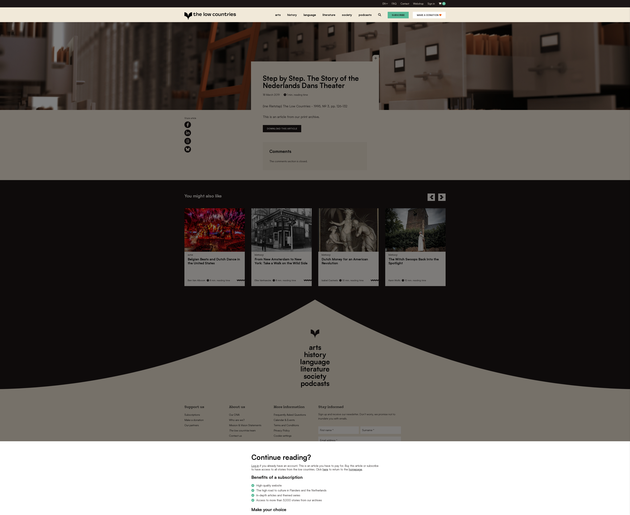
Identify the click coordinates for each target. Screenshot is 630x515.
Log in (255, 465)
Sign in (431, 3)
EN (384, 3)
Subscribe (398, 15)
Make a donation (428, 15)
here (325, 469)
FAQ (394, 3)
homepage (355, 469)
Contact (404, 3)
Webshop (418, 3)
